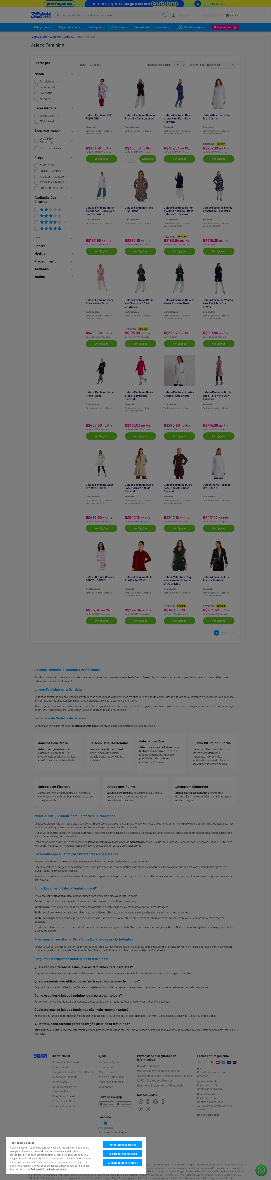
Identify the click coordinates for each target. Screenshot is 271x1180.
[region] (76, 1155)
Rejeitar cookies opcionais (123, 1153)
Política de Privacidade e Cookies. (48, 1169)
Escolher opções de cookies (123, 1162)
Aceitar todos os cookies (123, 1144)
